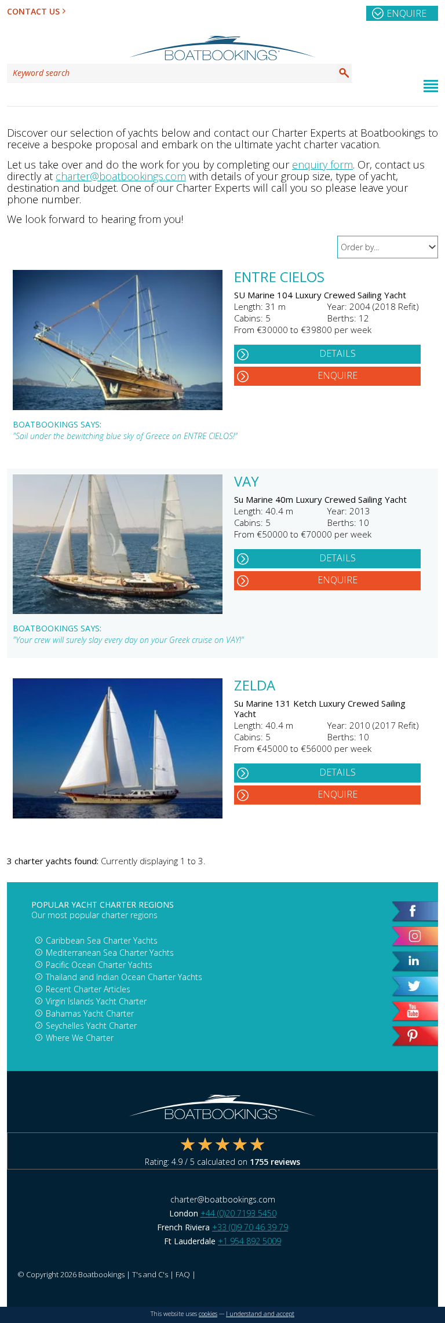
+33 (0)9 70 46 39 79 (250, 1227)
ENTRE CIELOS (279, 278)
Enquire (406, 13)
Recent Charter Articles (88, 989)
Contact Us (33, 11)
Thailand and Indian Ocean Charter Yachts (124, 976)
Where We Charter (80, 1037)
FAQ (183, 1274)
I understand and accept (260, 1314)
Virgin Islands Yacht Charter (96, 1001)
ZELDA (254, 686)
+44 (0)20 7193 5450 (238, 1213)
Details (337, 353)
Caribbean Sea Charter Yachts (102, 940)
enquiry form (322, 164)
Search (344, 73)
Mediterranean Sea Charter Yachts (110, 952)
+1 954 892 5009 (249, 1241)
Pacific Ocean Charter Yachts (99, 964)
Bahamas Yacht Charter (90, 1013)
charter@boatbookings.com (121, 176)
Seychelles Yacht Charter (91, 1025)
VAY (246, 482)
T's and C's (150, 1274)
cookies (208, 1314)
